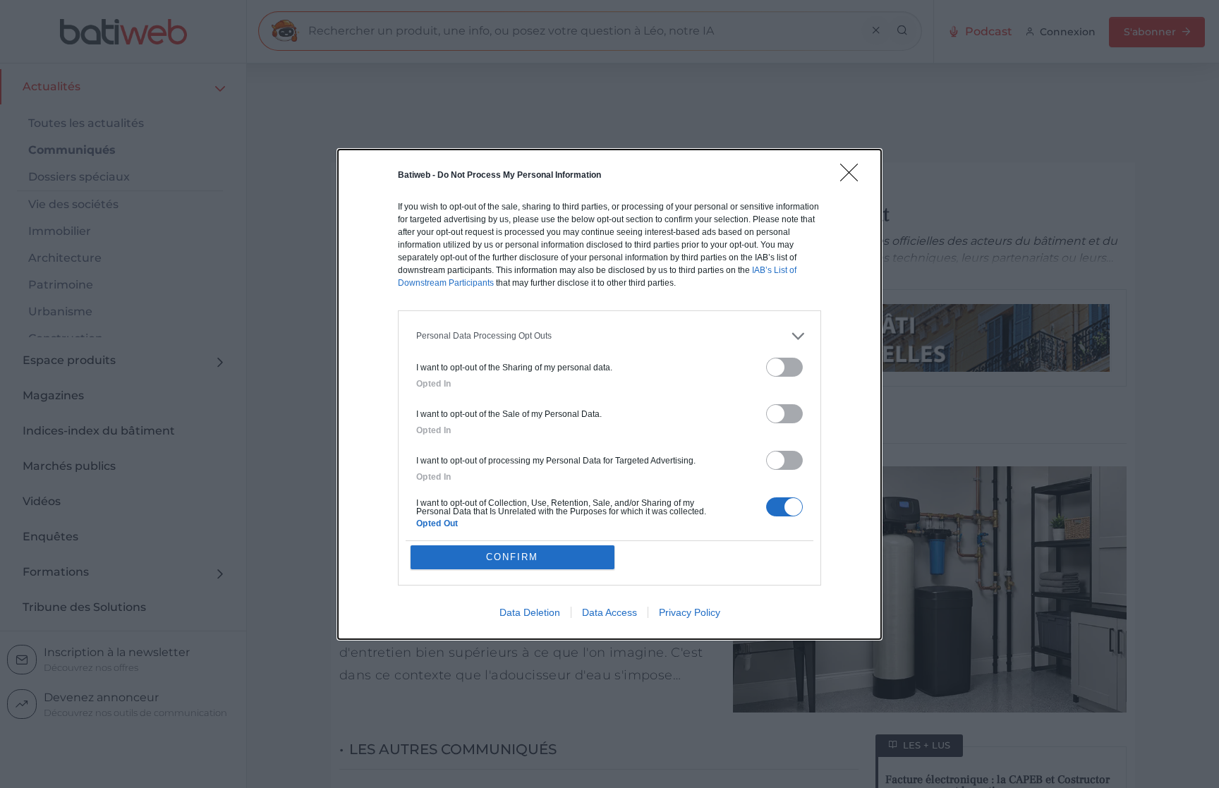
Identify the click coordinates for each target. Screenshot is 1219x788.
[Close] (853, 177)
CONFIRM (512, 557)
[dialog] (609, 394)
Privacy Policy (689, 612)
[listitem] (609, 336)
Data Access (609, 612)
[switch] (784, 367)
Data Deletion (529, 612)
